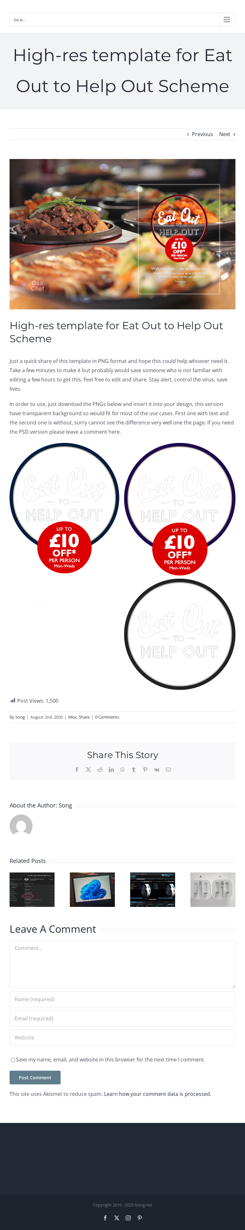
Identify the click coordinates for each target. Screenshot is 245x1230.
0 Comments (107, 717)
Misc (72, 717)
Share (84, 717)
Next (224, 134)
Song (20, 717)
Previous (202, 134)
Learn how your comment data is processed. (157, 1093)
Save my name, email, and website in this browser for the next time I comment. (110, 1059)
